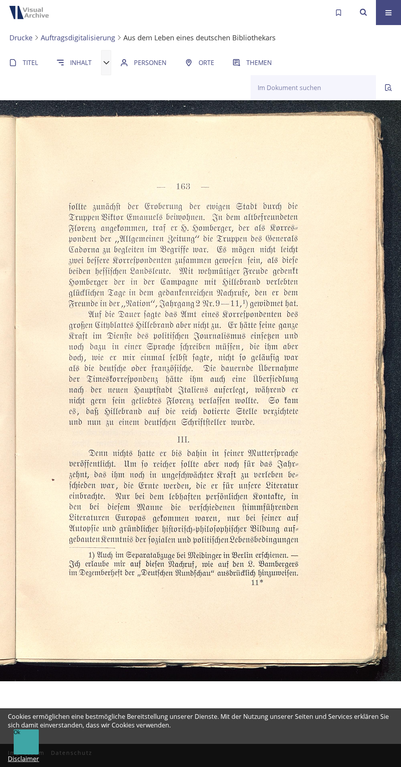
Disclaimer (23, 758)
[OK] (363, 12)
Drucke (21, 37)
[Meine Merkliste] (338, 12)
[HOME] (31, 12)
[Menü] (388, 12)
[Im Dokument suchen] (388, 87)
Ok (17, 732)
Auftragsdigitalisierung (78, 37)
